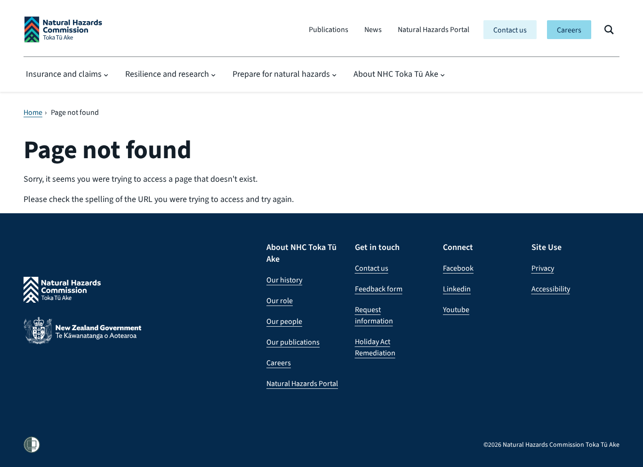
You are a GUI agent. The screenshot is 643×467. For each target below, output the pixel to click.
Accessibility (550, 289)
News (373, 29)
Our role (279, 301)
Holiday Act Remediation (375, 347)
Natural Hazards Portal (433, 29)
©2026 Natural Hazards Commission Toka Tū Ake (551, 444)
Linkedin (457, 289)
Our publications (293, 342)
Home (33, 112)
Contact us (510, 30)
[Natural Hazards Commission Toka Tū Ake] (63, 29)
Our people (284, 321)
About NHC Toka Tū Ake (396, 74)
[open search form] (609, 29)
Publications (328, 29)
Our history (284, 280)
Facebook (458, 268)
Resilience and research (167, 74)
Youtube (456, 309)
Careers (569, 30)
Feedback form (378, 289)
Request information (374, 315)
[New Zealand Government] (82, 337)
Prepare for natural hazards (281, 74)
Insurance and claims (64, 74)
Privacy (542, 268)
